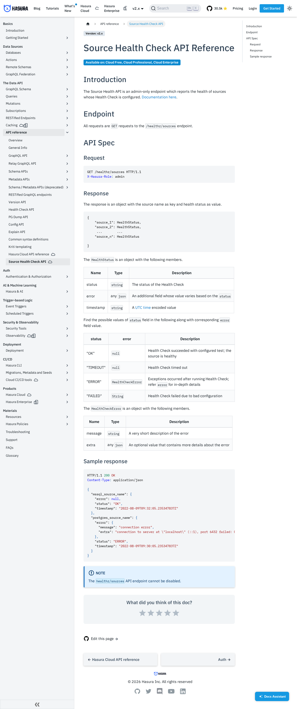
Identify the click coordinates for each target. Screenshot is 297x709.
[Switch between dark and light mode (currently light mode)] (289, 8)
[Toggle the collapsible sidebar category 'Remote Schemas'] (67, 67)
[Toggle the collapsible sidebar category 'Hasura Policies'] (67, 424)
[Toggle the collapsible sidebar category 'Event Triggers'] (67, 306)
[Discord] (159, 693)
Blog (37, 8)
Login (253, 8)
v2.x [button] (136, 8)
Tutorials (52, 8)
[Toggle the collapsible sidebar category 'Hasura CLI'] (67, 365)
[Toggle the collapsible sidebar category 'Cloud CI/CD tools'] (67, 379)
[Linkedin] (183, 692)
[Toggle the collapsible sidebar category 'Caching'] (67, 125)
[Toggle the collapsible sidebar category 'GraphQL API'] (67, 155)
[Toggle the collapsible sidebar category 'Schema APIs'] (67, 171)
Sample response (261, 56)
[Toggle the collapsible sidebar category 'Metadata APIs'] (67, 179)
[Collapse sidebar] (37, 704)
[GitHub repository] (217, 8)
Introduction (254, 26)
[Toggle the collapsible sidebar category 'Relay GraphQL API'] (67, 163)
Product (22, 8)
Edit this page (102, 638)
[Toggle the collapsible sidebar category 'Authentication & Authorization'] (67, 276)
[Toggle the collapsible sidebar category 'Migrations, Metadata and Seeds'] (67, 372)
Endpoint (252, 32)
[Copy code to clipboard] (229, 171)
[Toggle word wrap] (221, 475)
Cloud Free (114, 62)
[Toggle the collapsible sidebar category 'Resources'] (67, 416)
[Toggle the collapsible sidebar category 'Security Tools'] (67, 328)
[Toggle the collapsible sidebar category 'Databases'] (67, 52)
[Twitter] (148, 692)
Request (255, 44)
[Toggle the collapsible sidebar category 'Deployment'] (67, 350)
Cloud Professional (137, 62)
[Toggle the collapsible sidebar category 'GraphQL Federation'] (67, 74)
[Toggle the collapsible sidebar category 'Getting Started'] (67, 37)
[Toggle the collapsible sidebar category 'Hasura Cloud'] (67, 394)
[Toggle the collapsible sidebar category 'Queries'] (67, 96)
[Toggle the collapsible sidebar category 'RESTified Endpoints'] (67, 118)
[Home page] (88, 23)
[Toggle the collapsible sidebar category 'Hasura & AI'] (67, 291)
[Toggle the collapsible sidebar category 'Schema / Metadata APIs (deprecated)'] (67, 187)
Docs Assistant (272, 698)
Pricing (238, 8)
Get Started (271, 8)
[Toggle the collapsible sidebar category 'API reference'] (67, 132)
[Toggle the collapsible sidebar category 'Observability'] (67, 335)
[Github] (137, 692)
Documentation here (159, 97)
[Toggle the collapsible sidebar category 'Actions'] (67, 60)
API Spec (252, 38)
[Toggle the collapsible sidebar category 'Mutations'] (67, 103)
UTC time (143, 307)
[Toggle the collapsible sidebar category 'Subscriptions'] (67, 110)
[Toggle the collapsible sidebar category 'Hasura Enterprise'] (67, 402)
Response (256, 50)
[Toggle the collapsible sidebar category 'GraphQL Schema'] (67, 89)
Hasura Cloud (86, 8)
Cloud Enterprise (165, 62)
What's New (70, 8)
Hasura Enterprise (111, 8)
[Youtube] (171, 692)
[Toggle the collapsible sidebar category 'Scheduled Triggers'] (67, 313)
